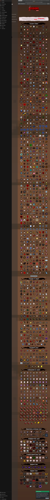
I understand (47, 498)
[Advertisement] (34, 14)
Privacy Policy (38, 497)
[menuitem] (6, 1)
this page (42, 19)
